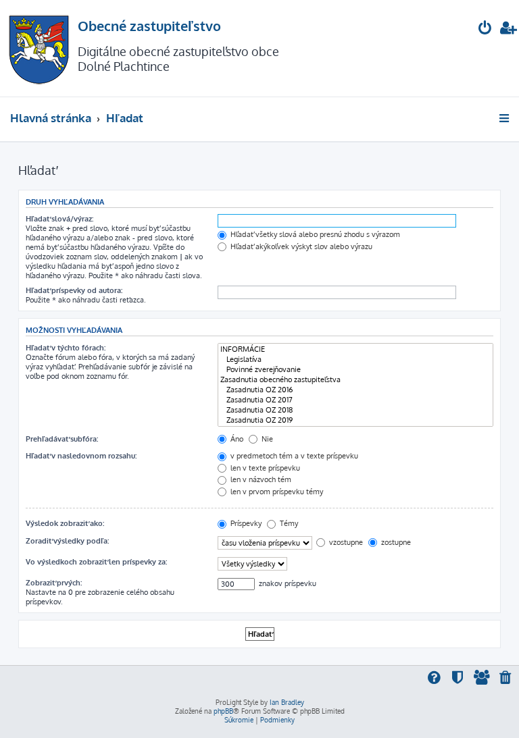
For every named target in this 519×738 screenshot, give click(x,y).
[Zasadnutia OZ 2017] (355, 400)
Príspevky (245, 523)
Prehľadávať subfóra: (62, 439)
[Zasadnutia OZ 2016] (355, 390)
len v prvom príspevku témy (275, 491)
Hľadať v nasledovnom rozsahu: (81, 455)
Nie (266, 439)
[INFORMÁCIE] (355, 349)
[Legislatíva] (355, 359)
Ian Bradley (287, 702)
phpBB (223, 711)
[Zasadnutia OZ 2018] (355, 410)
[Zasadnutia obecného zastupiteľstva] (355, 380)
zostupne (395, 542)
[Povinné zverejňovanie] (355, 370)
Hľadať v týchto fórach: (65, 347)
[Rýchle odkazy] (505, 118)
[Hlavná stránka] (39, 48)
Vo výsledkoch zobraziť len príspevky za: (96, 561)
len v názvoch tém (259, 479)
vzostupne (345, 542)
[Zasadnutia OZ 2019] (355, 420)
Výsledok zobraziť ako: (65, 523)
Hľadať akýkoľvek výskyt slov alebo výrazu (300, 246)
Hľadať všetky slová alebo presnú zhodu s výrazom (314, 234)
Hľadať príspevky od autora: (74, 290)
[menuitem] (485, 29)
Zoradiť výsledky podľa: (67, 541)
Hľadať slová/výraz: (59, 218)
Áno (235, 439)
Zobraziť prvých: (54, 582)
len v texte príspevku (264, 468)
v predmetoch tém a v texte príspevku (293, 455)
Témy (288, 523)
